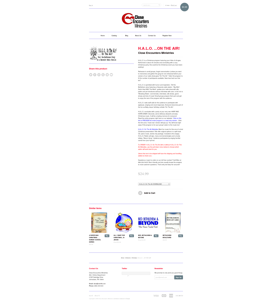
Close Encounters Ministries (156, 53)
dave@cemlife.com (100, 284)
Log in (91, 5)
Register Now (166, 35)
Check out (174, 5)
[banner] (136, 20)
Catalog (114, 35)
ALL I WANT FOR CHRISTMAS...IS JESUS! (119, 237)
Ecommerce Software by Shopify (122, 298)
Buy (107, 236)
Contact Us (152, 35)
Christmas (134, 258)
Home (103, 35)
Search (91, 295)
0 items (167, 5)
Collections (128, 258)
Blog (126, 35)
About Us (138, 35)
